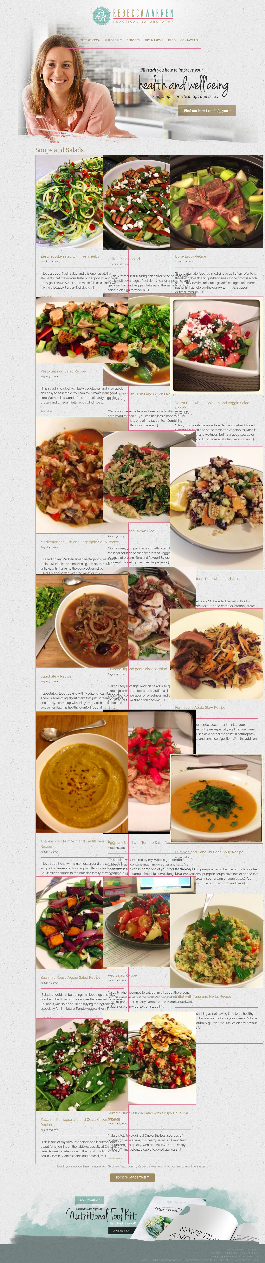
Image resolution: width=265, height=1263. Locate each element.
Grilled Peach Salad (124, 259)
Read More (46, 411)
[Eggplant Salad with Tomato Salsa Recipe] (149, 772)
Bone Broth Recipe (190, 256)
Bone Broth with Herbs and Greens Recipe (143, 394)
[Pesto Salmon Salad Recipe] (82, 330)
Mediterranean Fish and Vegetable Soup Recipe (80, 542)
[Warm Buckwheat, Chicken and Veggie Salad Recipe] (216, 345)
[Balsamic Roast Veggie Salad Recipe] (82, 923)
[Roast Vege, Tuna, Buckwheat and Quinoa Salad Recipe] (216, 508)
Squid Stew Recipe (56, 676)
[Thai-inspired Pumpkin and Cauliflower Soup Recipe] (82, 772)
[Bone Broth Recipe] (216, 201)
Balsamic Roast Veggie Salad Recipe (70, 977)
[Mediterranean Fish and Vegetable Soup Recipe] (82, 475)
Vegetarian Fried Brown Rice (131, 531)
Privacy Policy (209, 1260)
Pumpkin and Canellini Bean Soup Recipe (209, 852)
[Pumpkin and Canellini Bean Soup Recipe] (216, 798)
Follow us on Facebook (153, 1260)
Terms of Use (226, 1260)
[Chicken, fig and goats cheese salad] (149, 613)
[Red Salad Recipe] (149, 922)
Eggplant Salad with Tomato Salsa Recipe (142, 843)
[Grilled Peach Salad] (149, 202)
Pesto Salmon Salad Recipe (63, 371)
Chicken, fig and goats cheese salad (137, 669)
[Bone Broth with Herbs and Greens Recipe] (149, 339)
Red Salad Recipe (122, 975)
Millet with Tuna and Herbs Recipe (203, 996)
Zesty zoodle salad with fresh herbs (70, 256)
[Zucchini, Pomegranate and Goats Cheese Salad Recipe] (82, 1065)
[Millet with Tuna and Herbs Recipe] (216, 941)
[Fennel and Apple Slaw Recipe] (216, 654)
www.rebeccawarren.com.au (243, 1256)
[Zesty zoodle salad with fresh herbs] (82, 201)
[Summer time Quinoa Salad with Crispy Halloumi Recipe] (149, 1058)
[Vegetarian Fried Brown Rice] (149, 476)
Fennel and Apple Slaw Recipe (200, 707)
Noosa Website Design (247, 1260)
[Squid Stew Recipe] (82, 621)
